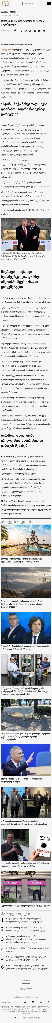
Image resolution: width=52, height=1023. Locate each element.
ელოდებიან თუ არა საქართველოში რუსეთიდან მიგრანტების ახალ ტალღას (24, 920)
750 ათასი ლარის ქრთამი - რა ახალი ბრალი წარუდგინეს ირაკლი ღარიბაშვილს (26, 929)
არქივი (4, 15)
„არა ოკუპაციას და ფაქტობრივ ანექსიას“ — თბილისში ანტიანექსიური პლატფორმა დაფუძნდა (24, 822)
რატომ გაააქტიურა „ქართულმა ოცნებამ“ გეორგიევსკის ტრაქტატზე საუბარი (26, 958)
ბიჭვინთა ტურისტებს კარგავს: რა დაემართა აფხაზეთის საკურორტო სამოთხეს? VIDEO (21, 560)
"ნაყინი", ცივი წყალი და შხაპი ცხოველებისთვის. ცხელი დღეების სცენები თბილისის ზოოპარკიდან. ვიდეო (26, 939)
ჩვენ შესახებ (26, 980)
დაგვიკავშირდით (26, 989)
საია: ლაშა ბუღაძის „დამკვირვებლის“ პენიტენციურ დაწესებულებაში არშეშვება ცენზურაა (25, 865)
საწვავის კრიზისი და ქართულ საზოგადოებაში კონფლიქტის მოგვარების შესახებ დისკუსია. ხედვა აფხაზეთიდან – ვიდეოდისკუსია (24, 691)
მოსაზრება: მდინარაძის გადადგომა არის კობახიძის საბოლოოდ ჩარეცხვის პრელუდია (25, 648)
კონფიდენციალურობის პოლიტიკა (26, 997)
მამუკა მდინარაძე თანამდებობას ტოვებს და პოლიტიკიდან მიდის (21, 780)
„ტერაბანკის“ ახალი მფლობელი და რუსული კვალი (25, 905)
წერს (24, 487)
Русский (4, 12)
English (13, 12)
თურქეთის (6, 49)
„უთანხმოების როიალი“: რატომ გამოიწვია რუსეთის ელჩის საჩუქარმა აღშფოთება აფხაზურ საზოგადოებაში (25, 736)
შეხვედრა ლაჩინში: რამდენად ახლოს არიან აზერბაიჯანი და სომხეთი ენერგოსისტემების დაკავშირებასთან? (21, 604)
